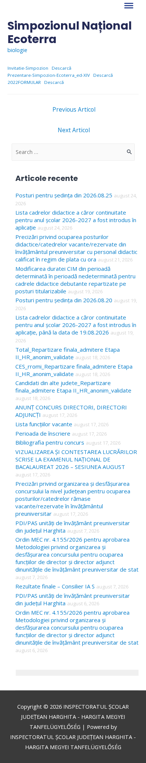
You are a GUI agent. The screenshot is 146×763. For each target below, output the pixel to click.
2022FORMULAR (24, 82)
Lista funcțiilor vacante (43, 424)
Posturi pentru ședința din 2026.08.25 (63, 195)
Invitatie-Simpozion (27, 68)
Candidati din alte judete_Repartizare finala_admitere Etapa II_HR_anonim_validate (73, 386)
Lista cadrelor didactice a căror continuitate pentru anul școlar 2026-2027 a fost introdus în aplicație (75, 220)
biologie (17, 50)
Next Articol (74, 130)
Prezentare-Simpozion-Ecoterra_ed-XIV (48, 75)
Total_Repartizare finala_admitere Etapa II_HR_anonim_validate (67, 353)
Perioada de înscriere (42, 433)
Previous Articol (73, 109)
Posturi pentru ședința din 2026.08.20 (63, 300)
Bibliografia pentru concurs (49, 442)
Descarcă (61, 68)
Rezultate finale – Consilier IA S (55, 586)
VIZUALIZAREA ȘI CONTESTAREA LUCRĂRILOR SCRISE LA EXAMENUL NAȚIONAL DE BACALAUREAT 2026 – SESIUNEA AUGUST (76, 459)
